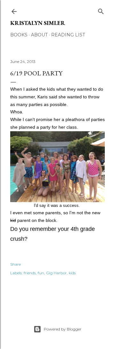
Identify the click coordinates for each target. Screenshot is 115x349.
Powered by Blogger (62, 329)
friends (30, 272)
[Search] (101, 10)
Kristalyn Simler (37, 23)
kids (72, 272)
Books (18, 35)
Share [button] (15, 264)
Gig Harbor (56, 272)
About (39, 35)
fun (41, 272)
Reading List (68, 35)
